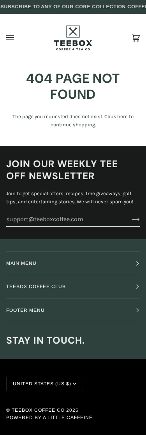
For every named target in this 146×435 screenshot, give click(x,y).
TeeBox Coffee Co (38, 410)
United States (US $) (42, 383)
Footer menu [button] (25, 310)
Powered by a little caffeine (49, 417)
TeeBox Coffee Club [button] (36, 286)
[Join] (129, 219)
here (122, 116)
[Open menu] (18, 38)
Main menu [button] (21, 263)
